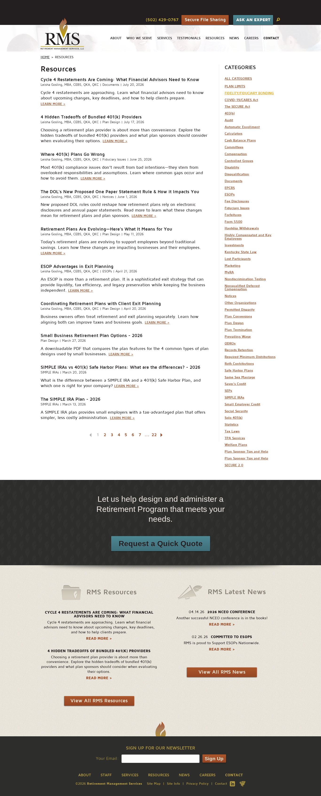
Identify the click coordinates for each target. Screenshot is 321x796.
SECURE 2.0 (234, 465)
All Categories (238, 78)
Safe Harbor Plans (239, 370)
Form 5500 (233, 222)
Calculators (233, 133)
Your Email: (107, 758)
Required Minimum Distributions (250, 357)
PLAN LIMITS (235, 86)
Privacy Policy (197, 783)
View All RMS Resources (99, 700)
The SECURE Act (237, 106)
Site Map (153, 783)
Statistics (231, 424)
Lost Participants (238, 259)
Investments (234, 245)
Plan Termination (238, 330)
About (115, 38)
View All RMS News (222, 672)
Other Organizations (240, 303)
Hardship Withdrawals (242, 228)
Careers (251, 38)
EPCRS (230, 188)
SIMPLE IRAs (50, 372)
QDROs (230, 343)
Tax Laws (232, 431)
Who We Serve (139, 38)
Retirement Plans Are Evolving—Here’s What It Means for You (106, 229)
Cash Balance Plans (240, 140)
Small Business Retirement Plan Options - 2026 (91, 335)
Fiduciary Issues (114, 159)
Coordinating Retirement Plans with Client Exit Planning (101, 303)
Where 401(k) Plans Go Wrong (73, 154)
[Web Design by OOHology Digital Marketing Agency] (242, 784)
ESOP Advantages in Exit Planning (77, 266)
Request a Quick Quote (161, 543)
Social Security (236, 411)
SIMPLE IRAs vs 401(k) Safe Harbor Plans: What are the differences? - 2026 (120, 367)
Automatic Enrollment (242, 127)
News (234, 38)
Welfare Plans (236, 445)
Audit (229, 120)
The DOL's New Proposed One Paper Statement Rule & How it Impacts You (120, 191)
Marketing (232, 265)
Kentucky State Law (241, 252)
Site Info (173, 783)
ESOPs (107, 271)
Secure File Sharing (205, 19)
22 (154, 435)
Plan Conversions (238, 316)
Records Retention (239, 350)
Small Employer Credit (242, 404)
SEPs (228, 390)
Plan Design (111, 122)
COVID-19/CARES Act (241, 100)
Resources (215, 38)
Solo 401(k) (234, 418)
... (147, 435)
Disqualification (237, 174)
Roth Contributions (239, 363)
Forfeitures (233, 215)
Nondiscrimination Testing (245, 279)
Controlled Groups (239, 161)
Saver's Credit (235, 384)
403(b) (230, 113)
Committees (234, 147)
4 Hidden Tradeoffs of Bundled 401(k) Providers (91, 116)
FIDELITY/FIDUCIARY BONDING (249, 93)
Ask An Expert (253, 19)
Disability (232, 167)
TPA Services (235, 438)
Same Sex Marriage (240, 377)
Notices (108, 197)
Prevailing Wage (238, 336)
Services (164, 38)
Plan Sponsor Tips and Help (246, 451)
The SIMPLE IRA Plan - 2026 (70, 399)
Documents (110, 84)
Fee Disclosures (237, 201)
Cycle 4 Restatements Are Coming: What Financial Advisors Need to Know (120, 79)
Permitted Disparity (240, 309)
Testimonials (188, 38)
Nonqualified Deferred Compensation (242, 287)
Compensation (236, 154)
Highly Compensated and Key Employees (248, 236)
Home (45, 57)
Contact (221, 783)
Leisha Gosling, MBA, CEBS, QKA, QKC (70, 84)
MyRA (229, 272)
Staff (106, 775)
